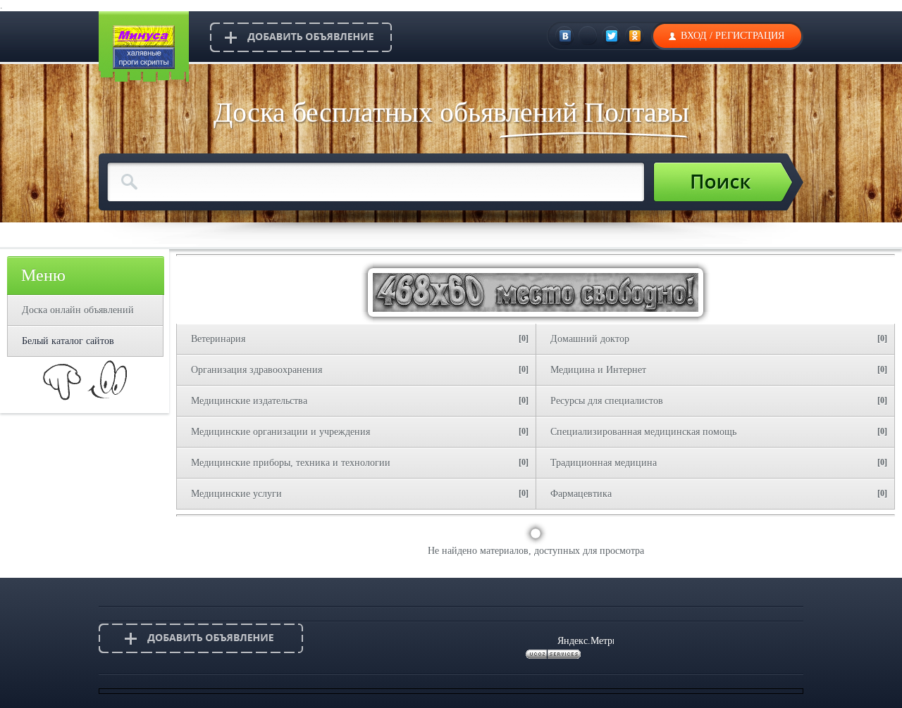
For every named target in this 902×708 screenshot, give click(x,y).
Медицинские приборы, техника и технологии (290, 462)
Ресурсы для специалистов (606, 401)
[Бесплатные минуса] (144, 44)
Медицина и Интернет (598, 370)
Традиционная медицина (603, 462)
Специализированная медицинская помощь (643, 431)
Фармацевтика (581, 493)
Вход (694, 35)
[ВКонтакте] (565, 36)
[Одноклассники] (635, 36)
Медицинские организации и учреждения (280, 431)
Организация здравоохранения (256, 370)
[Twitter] (612, 36)
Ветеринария (218, 339)
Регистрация (749, 35)
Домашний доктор (589, 339)
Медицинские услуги (236, 493)
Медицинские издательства (249, 401)
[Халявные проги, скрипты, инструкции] (144, 66)
